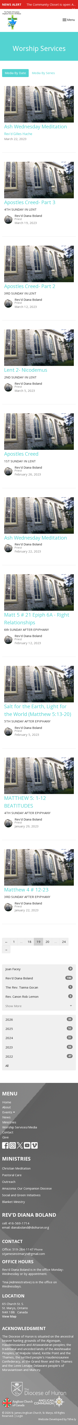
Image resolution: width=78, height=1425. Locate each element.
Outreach (8, 1182)
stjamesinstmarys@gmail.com (23, 1254)
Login (19, 1416)
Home (6, 1102)
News (6, 1117)
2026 (38, 1019)
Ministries (9, 1122)
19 (38, 941)
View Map (9, 1316)
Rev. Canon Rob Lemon (38, 996)
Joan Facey (38, 969)
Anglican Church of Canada (17, 1402)
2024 (38, 1038)
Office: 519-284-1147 (17, 1249)
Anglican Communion (49, 1401)
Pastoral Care (12, 1175)
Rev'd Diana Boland (38, 978)
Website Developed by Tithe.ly (57, 1419)
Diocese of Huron (40, 1388)
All (7, 1065)
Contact (7, 1132)
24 (64, 941)
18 (29, 941)
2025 (38, 1028)
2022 (38, 1056)
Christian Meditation (16, 1168)
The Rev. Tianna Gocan (38, 987)
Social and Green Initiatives (21, 1195)
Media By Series (43, 73)
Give (5, 1137)
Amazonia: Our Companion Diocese (27, 1188)
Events (7, 1112)
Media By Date (15, 73)
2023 (38, 1047)
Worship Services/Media (19, 1127)
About (6, 1107)
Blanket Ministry (13, 1202)
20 (47, 941)
